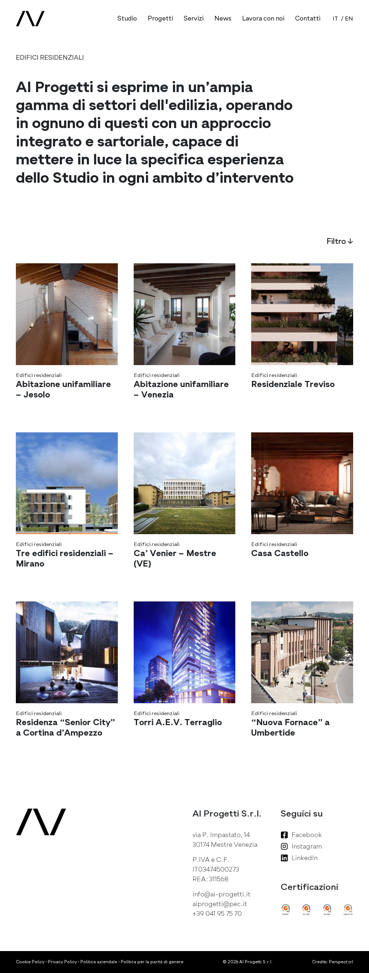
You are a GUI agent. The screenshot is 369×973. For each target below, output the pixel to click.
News (222, 18)
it (335, 18)
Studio (127, 18)
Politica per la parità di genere (152, 962)
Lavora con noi (263, 18)
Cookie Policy (30, 962)
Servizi (194, 18)
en (349, 18)
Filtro (339, 241)
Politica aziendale (98, 962)
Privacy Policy (62, 962)
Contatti (307, 18)
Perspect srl (341, 962)
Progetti (160, 18)
